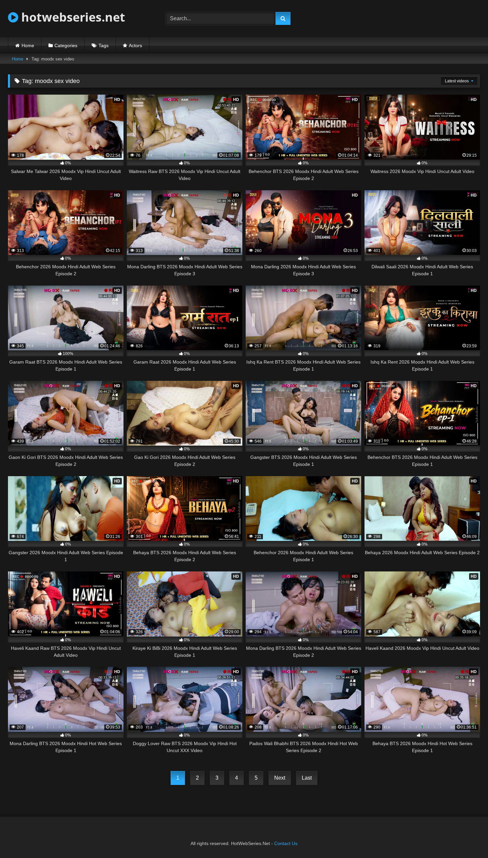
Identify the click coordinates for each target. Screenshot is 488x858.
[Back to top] (467, 838)
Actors (135, 45)
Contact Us (285, 843)
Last (307, 778)
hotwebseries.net (71, 17)
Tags (104, 45)
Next (279, 778)
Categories (65, 45)
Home (28, 45)
